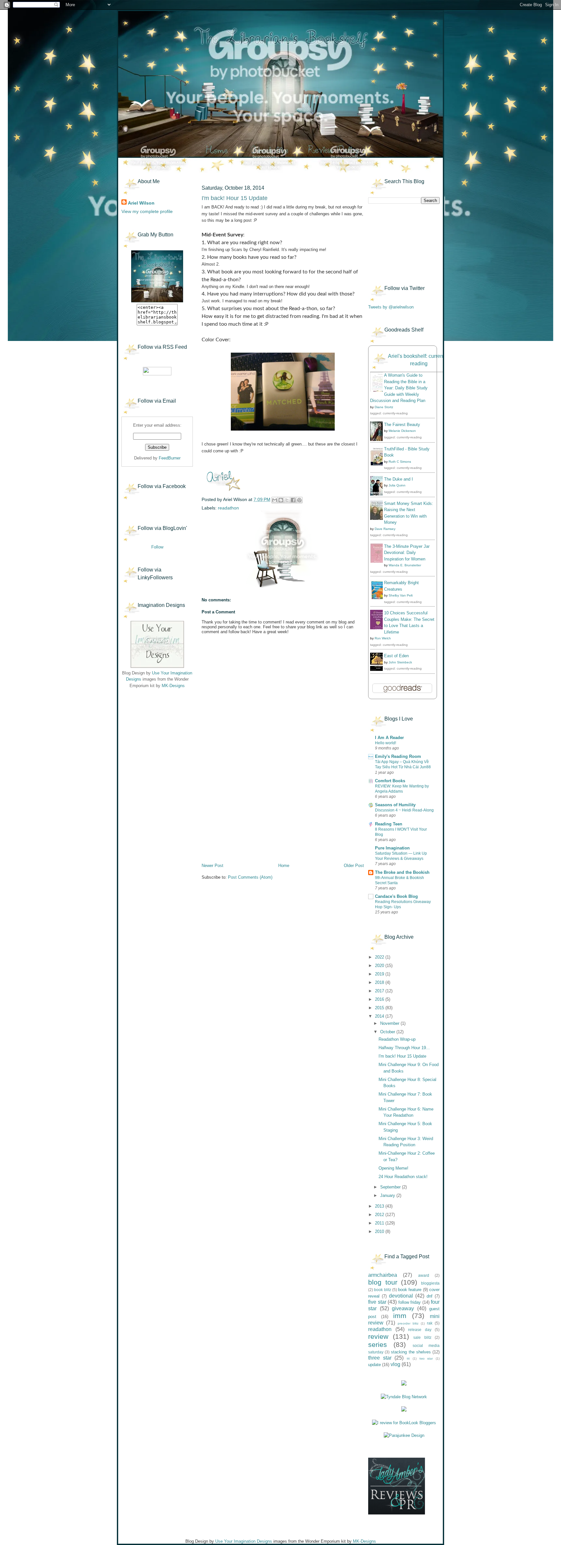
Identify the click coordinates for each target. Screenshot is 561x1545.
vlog (395, 1364)
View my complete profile (147, 211)
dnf (429, 1296)
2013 (380, 1206)
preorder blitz (408, 1323)
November (390, 1023)
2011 (380, 1223)
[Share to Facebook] (293, 500)
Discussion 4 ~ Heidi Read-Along (404, 810)
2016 (380, 999)
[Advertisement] (153, 733)
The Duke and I (398, 479)
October (388, 1031)
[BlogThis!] (281, 500)
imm (399, 1315)
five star (377, 1302)
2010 (380, 1231)
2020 (380, 965)
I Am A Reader (389, 737)
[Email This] (274, 500)
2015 (380, 1007)
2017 (380, 990)
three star (380, 1358)
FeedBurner (170, 458)
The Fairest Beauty (402, 424)
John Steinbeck (400, 662)
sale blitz (422, 1337)
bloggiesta (430, 1283)
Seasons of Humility (395, 804)
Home (283, 865)
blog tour (382, 1282)
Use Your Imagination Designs (243, 1541)
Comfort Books (390, 780)
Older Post (354, 865)
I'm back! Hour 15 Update (402, 1056)
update (374, 1364)
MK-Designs (173, 685)
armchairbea (382, 1275)
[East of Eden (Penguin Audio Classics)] (378, 669)
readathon (228, 507)
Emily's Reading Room (398, 756)
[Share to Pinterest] (299, 500)
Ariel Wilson (141, 203)
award (423, 1275)
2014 (380, 1016)
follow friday (409, 1302)
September (391, 1187)
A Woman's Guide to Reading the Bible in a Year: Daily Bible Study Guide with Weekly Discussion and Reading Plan (399, 388)
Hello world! (385, 743)
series (377, 1344)
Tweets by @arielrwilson (391, 307)
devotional (401, 1296)
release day (419, 1329)
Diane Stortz (384, 407)
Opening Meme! (393, 1168)
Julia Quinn (397, 485)
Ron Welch (383, 638)
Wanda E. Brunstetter (405, 565)
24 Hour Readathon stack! (403, 1176)
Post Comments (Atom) (250, 877)
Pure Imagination (392, 848)
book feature (409, 1289)
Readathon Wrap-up (397, 1039)
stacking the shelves (410, 1352)
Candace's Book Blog (396, 896)
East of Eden (396, 655)
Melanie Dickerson (402, 431)
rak (429, 1323)
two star (426, 1358)
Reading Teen (388, 824)
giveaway (403, 1308)
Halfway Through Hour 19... (404, 1047)
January (388, 1195)
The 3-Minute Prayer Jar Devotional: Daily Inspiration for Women (407, 552)
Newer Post (212, 865)
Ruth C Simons (400, 461)
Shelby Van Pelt (401, 595)
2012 (380, 1214)
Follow (157, 547)
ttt (408, 1358)
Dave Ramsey (385, 529)
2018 (380, 982)
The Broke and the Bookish (402, 872)
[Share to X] (287, 500)
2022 (380, 957)
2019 (380, 974)
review (378, 1336)
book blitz (382, 1290)
